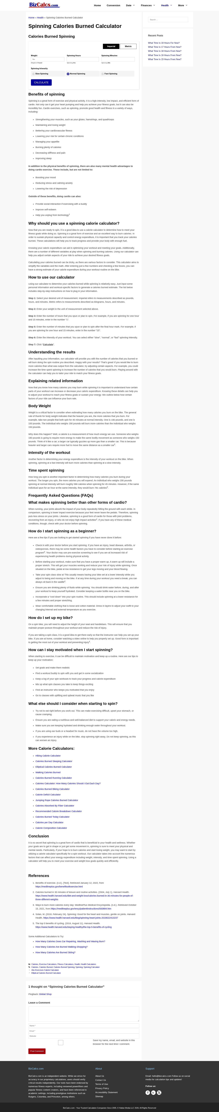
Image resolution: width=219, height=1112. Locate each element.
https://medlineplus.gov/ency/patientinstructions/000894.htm (81, 908)
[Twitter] (159, 1093)
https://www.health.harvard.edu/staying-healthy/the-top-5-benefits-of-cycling (73, 927)
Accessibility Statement (106, 1092)
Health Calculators (88, 964)
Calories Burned (46, 967)
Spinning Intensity (39, 68)
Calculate (41, 82)
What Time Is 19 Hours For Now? (164, 43)
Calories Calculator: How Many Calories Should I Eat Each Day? (68, 783)
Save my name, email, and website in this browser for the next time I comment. (114, 1042)
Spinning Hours (74, 55)
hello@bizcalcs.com (161, 1076)
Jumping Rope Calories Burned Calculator (56, 800)
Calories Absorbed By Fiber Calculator (54, 805)
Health (165, 5)
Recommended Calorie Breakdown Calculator (58, 811)
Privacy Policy (102, 1088)
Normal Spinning (77, 74)
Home (97, 5)
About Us (99, 1076)
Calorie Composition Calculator (51, 828)
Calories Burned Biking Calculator (52, 789)
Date (128, 5)
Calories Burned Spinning (64, 967)
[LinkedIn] (153, 1093)
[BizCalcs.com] (44, 5)
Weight (34, 55)
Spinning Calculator (92, 967)
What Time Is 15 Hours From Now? (164, 59)
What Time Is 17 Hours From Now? (164, 47)
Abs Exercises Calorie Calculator (45, 970)
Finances (146, 5)
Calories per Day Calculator (49, 822)
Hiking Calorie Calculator (48, 755)
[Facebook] (147, 1093)
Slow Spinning (41, 74)
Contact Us (100, 1080)
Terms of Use (101, 1084)
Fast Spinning (111, 74)
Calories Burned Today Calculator (52, 817)
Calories (34, 964)
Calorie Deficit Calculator (48, 794)
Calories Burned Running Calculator (53, 778)
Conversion (113, 5)
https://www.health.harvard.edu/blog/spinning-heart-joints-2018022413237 (80, 918)
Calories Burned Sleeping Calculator (53, 761)
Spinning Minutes (109, 55)
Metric (128, 46)
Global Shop (45, 994)
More (181, 5)
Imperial (111, 46)
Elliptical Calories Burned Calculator (53, 767)
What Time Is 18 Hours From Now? (164, 51)
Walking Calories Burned (47, 772)
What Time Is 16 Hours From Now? (164, 55)
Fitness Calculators (66, 964)
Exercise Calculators (48, 964)
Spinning (79, 967)
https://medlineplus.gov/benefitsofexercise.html (59, 886)
